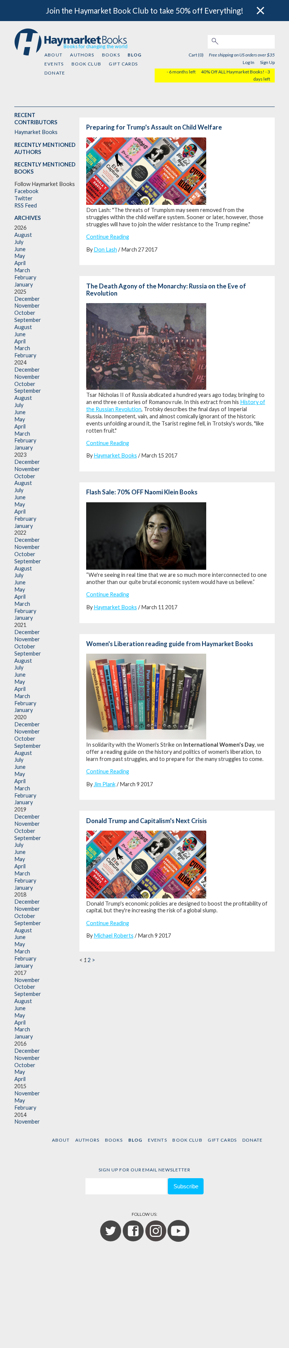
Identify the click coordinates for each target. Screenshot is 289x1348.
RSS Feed (25, 205)
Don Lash (105, 249)
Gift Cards (123, 64)
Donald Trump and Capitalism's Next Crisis (146, 821)
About (53, 55)
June (20, 249)
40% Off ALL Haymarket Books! (233, 72)
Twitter (23, 198)
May (19, 256)
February (25, 277)
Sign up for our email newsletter (144, 1170)
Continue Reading (107, 236)
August (23, 235)
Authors (82, 55)
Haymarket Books (36, 132)
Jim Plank (105, 784)
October (24, 313)
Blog (134, 55)
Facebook (26, 191)
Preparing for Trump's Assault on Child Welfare (154, 127)
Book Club (86, 64)
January (23, 284)
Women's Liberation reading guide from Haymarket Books (169, 644)
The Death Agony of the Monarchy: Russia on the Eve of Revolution (166, 289)
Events (54, 64)
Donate (54, 73)
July (18, 242)
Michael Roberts (114, 935)
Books (111, 55)
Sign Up (267, 62)
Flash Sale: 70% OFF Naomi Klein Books (142, 492)
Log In (248, 62)
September (27, 320)
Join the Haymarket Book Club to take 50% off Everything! (144, 10)
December (27, 299)
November (27, 305)
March (22, 270)
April (20, 263)
